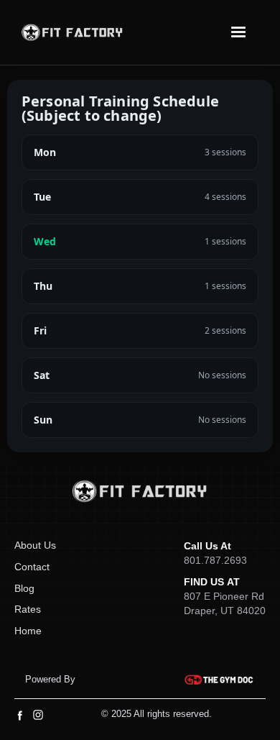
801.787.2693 (215, 560)
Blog (24, 588)
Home (28, 630)
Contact (32, 566)
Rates (27, 609)
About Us (35, 545)
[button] (238, 32)
